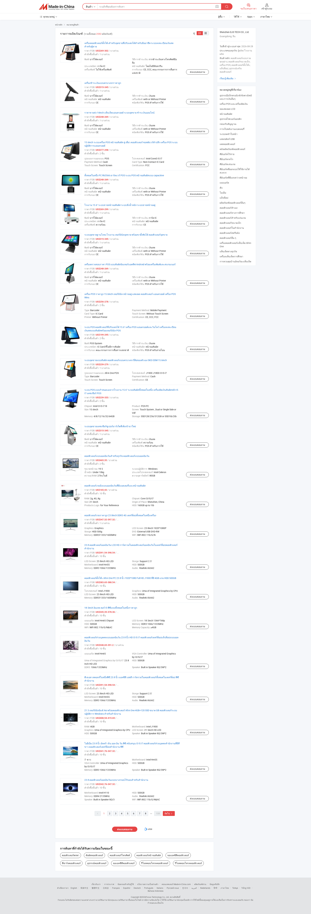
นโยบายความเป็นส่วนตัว (147, 884)
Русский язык (173, 888)
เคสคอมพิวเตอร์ (227, 144)
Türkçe (235, 888)
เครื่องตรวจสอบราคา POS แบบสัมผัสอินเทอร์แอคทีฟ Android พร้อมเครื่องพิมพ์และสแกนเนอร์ (130, 264)
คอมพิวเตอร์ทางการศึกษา (232, 212)
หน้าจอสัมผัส (226, 113)
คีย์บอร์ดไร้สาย (227, 154)
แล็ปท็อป (224, 197)
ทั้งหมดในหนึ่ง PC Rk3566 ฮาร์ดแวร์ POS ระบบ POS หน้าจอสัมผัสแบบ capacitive (124, 175)
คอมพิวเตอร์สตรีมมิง (230, 232)
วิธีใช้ (236, 16)
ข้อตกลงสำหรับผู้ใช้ (126, 884)
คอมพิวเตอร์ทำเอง (228, 207)
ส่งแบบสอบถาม (197, 71)
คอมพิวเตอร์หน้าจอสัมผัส (148, 855)
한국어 (185, 888)
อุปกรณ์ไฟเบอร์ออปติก (231, 118)
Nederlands (205, 888)
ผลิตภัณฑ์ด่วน (200, 884)
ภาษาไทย (225, 888)
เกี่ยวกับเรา (96, 884)
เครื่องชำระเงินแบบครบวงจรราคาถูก (102, 82)
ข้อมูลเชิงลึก (215, 884)
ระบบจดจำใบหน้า (228, 134)
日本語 (106, 888)
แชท (150, 829)
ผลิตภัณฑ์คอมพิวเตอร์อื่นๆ (232, 202)
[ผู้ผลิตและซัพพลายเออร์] (56, 6)
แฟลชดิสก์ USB (227, 139)
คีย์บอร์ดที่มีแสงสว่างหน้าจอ (233, 177)
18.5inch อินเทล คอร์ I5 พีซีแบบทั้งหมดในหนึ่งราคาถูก (110, 607)
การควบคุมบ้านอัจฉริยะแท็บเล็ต (235, 261)
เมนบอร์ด (224, 182)
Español (126, 888)
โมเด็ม (223, 192)
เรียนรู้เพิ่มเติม (228, 78)
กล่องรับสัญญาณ (228, 123)
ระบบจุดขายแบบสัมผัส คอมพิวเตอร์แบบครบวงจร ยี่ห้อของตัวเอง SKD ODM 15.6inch (125, 360)
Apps (249, 16)
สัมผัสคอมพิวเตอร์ (94, 855)
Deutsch (137, 888)
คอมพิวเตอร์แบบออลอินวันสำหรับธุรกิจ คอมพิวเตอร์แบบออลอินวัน (116, 455)
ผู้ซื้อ (220, 16)
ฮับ (221, 187)
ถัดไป (169, 813)
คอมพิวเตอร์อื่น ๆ (228, 237)
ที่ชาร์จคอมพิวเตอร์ (71, 863)
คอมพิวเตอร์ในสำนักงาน (232, 227)
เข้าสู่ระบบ (266, 8)
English (74, 888)
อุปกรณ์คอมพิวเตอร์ (96, 863)
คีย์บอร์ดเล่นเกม (227, 164)
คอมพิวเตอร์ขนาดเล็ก (230, 222)
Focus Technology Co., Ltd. (157, 897)
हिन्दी (215, 888)
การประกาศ (109, 884)
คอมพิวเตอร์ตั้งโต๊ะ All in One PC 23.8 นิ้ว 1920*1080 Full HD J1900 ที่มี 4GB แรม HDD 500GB (130, 578)
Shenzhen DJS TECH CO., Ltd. (234, 32)
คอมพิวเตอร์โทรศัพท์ (120, 855)
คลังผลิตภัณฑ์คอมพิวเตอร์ (232, 149)
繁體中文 (95, 888)
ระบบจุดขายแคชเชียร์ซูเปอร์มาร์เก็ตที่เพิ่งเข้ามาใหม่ (110, 426)
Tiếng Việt (245, 888)
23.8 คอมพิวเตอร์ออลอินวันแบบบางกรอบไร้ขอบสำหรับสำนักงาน (116, 779)
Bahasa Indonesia (155, 891)
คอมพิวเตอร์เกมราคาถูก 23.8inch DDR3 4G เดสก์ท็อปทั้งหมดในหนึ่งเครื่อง (120, 515)
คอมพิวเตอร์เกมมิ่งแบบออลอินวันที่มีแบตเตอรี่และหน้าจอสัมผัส (115, 485)
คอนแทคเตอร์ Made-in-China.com (176, 884)
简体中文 (84, 888)
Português (148, 888)
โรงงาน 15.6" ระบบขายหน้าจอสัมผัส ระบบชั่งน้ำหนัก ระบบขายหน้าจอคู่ (119, 205)
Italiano (160, 888)
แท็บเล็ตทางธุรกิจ (228, 251)
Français (116, 888)
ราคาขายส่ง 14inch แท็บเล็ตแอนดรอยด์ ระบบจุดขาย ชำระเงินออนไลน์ (119, 112)
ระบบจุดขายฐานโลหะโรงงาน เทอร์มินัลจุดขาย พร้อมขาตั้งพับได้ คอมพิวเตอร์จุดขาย (125, 234)
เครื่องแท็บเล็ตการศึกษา (231, 256)
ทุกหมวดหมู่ (49, 16)
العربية (194, 888)
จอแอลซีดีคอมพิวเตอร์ (178, 855)
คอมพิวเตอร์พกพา (70, 855)
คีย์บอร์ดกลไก (226, 159)
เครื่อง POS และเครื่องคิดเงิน (234, 103)
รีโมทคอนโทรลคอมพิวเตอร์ (154, 863)
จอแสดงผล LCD (227, 108)
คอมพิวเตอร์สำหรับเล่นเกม (233, 217)
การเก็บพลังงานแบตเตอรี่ (232, 129)
